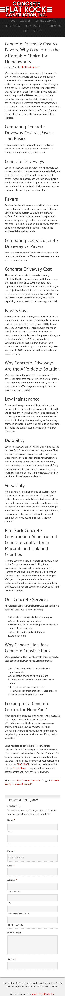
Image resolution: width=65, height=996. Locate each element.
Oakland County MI (24, 783)
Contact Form (19, 768)
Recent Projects (34, 25)
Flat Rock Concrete (30, 67)
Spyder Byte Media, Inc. (43, 994)
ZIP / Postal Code (15, 925)
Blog (25, 31)
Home (12, 20)
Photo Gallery (12, 25)
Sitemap (37, 31)
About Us (25, 20)
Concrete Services (46, 20)
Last (9, 843)
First (10, 832)
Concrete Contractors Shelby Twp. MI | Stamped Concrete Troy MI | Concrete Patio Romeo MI (32, 9)
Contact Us (54, 25)
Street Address (14, 891)
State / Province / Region (19, 914)
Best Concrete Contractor (29, 780)
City (9, 902)
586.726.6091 (23, 764)
